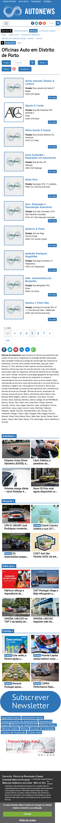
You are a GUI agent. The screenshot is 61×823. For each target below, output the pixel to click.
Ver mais (52, 97)
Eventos (6, 631)
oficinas (33, 30)
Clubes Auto (34, 732)
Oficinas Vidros (10, 728)
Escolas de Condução (42, 728)
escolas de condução (30, 34)
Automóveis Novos (32, 717)
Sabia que (8, 565)
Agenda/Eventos (11, 717)
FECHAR (27, 814)
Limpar (6, 62)
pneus (4, 34)
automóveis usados (47, 30)
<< (8, 333)
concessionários (21, 30)
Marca (42, 62)
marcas (31, 38)
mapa (19, 42)
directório (10, 42)
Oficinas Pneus (48, 725)
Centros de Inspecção (13, 732)
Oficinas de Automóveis (24, 725)
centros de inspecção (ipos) (13, 38)
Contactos (7, 776)
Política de (27, 820)
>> (8, 340)
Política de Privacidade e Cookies (28, 776)
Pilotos (24, 728)
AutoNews (8, 436)
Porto (5, 69)
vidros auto (14, 34)
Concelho (24, 69)
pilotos (39, 38)
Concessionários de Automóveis (19, 721)
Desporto (7, 501)
